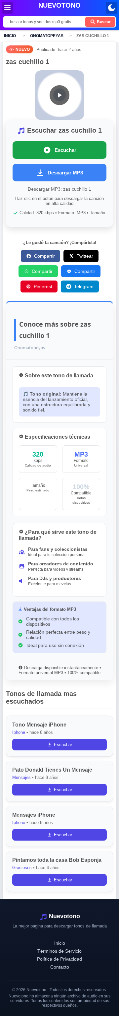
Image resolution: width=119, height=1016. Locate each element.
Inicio (10, 35)
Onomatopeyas (46, 35)
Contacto (59, 967)
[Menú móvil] (7, 8)
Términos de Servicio (59, 951)
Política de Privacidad (59, 959)
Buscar (103, 22)
